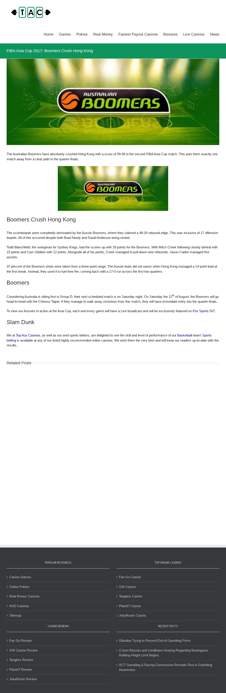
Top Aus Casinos (28, 335)
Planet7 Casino (130, 606)
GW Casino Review (23, 650)
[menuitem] (51, 34)
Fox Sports (201, 311)
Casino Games (20, 577)
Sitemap (15, 615)
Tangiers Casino (130, 596)
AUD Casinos (19, 606)
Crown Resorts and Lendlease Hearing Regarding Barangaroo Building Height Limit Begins (163, 652)
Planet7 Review (20, 669)
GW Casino (127, 587)
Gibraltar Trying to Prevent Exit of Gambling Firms (155, 640)
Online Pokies (19, 587)
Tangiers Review (21, 660)
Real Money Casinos (24, 596)
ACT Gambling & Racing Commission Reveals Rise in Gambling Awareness (165, 667)
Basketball (184, 335)
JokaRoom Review (23, 679)
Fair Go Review (20, 640)
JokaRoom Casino (132, 615)
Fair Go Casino (130, 577)
